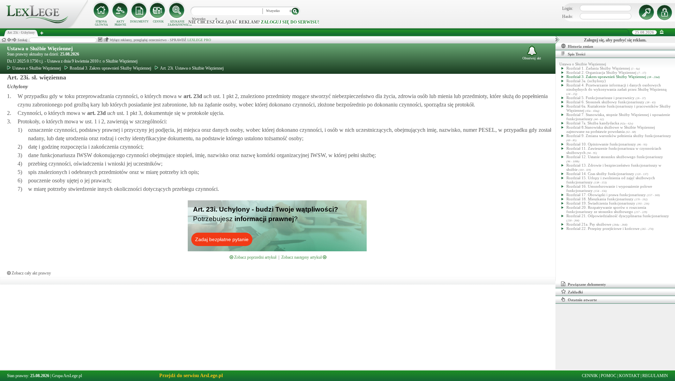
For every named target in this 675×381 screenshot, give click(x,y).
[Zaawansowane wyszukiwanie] (177, 10)
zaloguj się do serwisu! (290, 22)
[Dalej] (14, 40)
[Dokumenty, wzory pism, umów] (139, 10)
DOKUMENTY (139, 21)
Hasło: (567, 16)
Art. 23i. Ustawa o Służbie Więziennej (192, 68)
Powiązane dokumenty (587, 284)
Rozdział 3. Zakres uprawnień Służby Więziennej (110, 68)
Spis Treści (576, 54)
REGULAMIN (655, 375)
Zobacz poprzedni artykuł (254, 257)
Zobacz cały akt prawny (31, 273)
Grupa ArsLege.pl (67, 375)
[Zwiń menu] (662, 32)
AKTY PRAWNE (120, 23)
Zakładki (575, 292)
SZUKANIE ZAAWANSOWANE (177, 23)
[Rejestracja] (665, 12)
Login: (567, 8)
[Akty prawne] (120, 10)
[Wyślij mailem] (106, 39)
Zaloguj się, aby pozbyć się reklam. (615, 40)
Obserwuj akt (531, 58)
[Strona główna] (44, 26)
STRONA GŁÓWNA (101, 23)
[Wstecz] (9, 40)
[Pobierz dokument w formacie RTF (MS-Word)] (100, 39)
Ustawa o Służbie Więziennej (40, 48)
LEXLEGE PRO (199, 40)
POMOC (608, 375)
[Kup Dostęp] (158, 10)
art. (192, 96)
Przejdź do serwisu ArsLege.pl (191, 375)
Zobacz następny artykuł (302, 257)
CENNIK (158, 21)
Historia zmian (580, 46)
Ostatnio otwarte (582, 300)
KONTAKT (629, 375)
